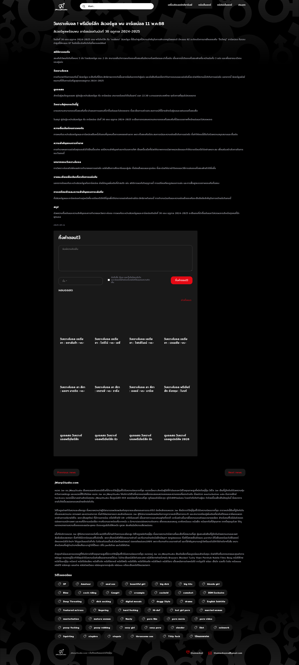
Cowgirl (115, 592)
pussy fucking (71, 627)
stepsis (117, 636)
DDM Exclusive (216, 592)
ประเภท (241, 5)
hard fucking (130, 610)
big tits (188, 584)
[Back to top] (290, 656)
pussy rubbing (102, 627)
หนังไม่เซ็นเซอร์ (224, 5)
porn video (206, 619)
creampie (139, 592)
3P (64, 584)
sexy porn (155, 627)
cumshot (188, 592)
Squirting (68, 636)
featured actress (73, 610)
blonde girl (213, 584)
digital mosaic (134, 601)
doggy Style (163, 601)
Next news (235, 472)
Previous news (66, 472)
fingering (103, 610)
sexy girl (130, 627)
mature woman (102, 619)
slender (180, 627)
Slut (201, 627)
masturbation (71, 619)
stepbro (93, 636)
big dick (164, 584)
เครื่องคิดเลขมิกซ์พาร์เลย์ (180, 5)
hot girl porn (182, 610)
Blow (65, 592)
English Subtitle (216, 601)
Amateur (86, 584)
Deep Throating (72, 601)
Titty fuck (174, 636)
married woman (213, 610)
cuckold (163, 592)
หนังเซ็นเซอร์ (204, 5)
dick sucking (103, 601)
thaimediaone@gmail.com (228, 653)
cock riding (89, 592)
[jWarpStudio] (61, 7)
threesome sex (144, 636)
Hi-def (156, 610)
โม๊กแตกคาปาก (202, 636)
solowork (224, 627)
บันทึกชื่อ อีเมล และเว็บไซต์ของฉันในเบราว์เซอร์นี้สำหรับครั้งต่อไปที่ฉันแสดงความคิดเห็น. (130, 280)
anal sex (110, 584)
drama (188, 601)
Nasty (129, 619)
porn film (152, 619)
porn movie (178, 619)
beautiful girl (137, 584)
